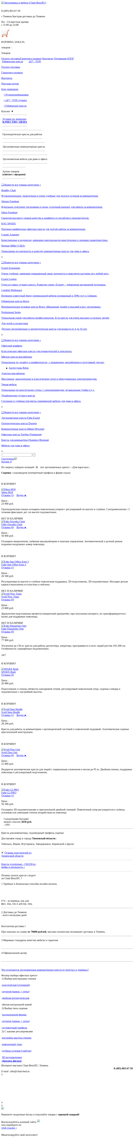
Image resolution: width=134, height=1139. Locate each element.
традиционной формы (14, 1014)
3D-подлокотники (12, 1057)
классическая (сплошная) (16, 985)
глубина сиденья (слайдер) (16, 1050)
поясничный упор (12, 1044)
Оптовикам (60, 58)
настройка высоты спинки (16, 1037)
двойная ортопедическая (15, 998)
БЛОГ (70, 58)
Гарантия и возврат (31, 58)
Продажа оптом (10, 83)
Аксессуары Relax (19, 367)
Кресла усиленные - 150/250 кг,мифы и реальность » (18, 865)
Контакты (47, 58)
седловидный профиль (14, 1027)
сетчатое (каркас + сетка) (16, 1021)
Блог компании (9, 89)
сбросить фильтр (12, 1061)
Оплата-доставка (10, 58)
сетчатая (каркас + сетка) (15, 991)
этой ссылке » (9, 1127)
